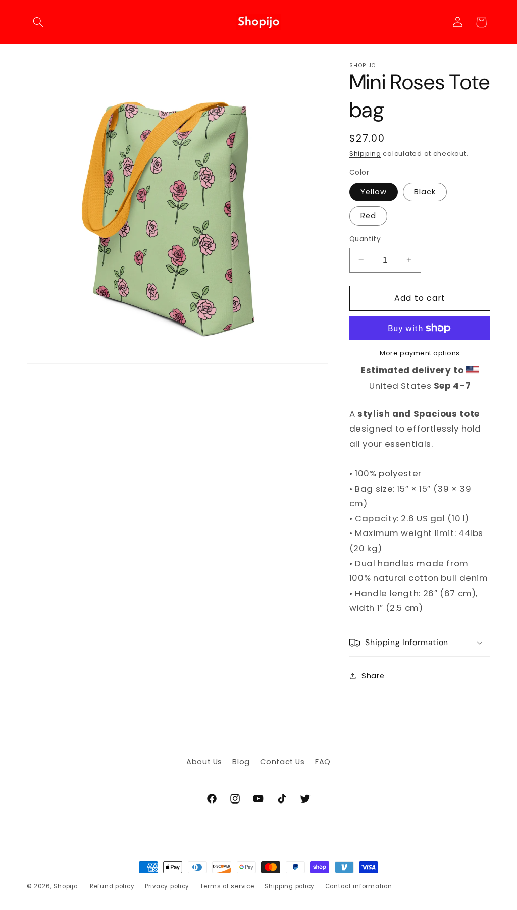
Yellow (373, 192)
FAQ (323, 762)
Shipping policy (290, 886)
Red (368, 215)
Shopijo (65, 886)
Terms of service (227, 886)
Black (425, 192)
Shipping (365, 153)
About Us (204, 762)
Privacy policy (167, 886)
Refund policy (112, 886)
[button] (38, 22)
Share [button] (372, 676)
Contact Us (282, 762)
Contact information (358, 886)
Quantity (365, 239)
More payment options (420, 353)
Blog (241, 762)
